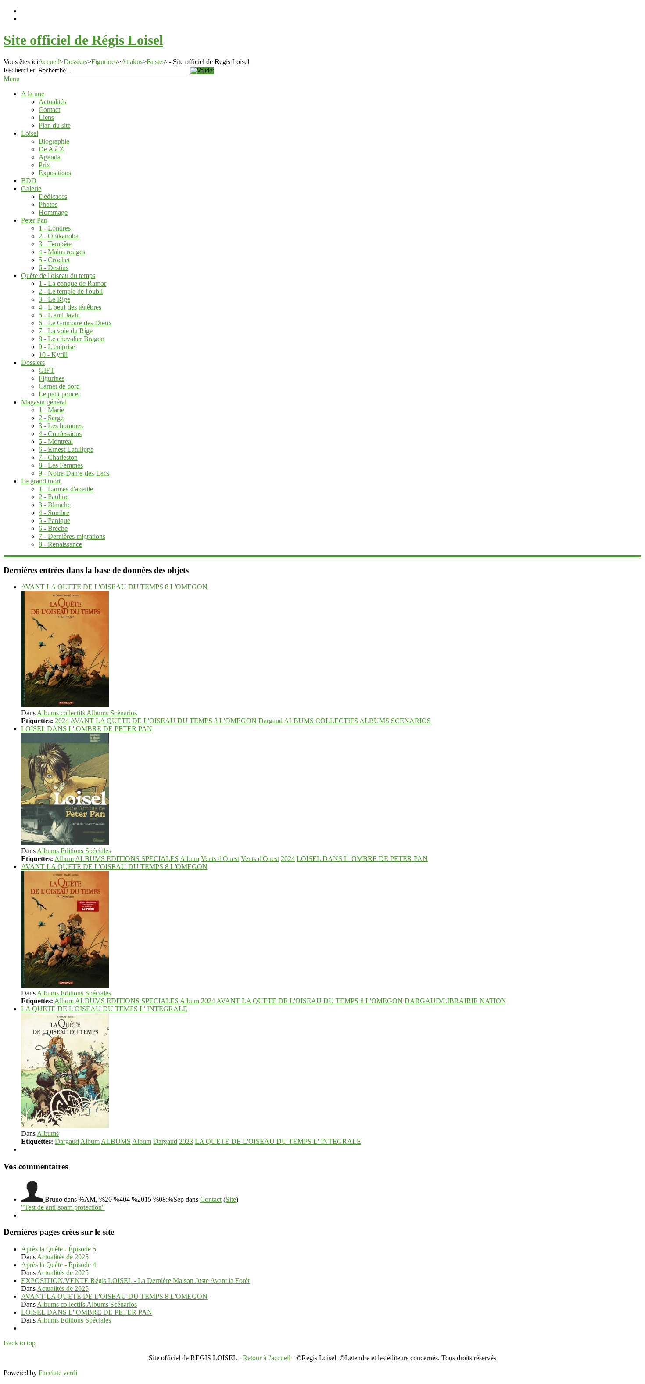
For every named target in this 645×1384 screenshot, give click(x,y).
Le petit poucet (59, 394)
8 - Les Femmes (61, 465)
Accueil (49, 61)
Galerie (31, 188)
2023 (186, 1141)
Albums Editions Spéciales (74, 850)
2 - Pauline (53, 497)
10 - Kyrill (53, 354)
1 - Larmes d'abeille (66, 489)
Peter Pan (34, 220)
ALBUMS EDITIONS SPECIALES (127, 858)
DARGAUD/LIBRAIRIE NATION (455, 1001)
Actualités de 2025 (63, 1257)
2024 (62, 720)
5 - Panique (54, 520)
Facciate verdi (58, 1373)
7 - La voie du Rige (66, 331)
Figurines (104, 61)
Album (64, 858)
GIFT (46, 370)
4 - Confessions (60, 433)
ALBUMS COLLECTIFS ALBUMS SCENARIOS (357, 720)
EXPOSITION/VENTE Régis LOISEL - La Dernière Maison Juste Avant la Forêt (135, 1280)
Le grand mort (41, 481)
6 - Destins (53, 267)
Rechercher (19, 70)
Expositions (55, 173)
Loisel (29, 133)
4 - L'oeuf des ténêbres (70, 307)
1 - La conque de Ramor (72, 283)
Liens (46, 117)
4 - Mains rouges (62, 252)
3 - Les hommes (61, 425)
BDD (28, 180)
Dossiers (75, 61)
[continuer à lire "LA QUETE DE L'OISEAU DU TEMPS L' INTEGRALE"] (65, 1125)
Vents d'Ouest (220, 858)
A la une (32, 93)
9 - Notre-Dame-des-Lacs (74, 473)
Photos (48, 204)
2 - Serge (51, 418)
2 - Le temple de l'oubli (71, 291)
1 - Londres (55, 228)
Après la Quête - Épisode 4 (58, 1265)
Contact (49, 109)
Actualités (52, 101)
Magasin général (44, 402)
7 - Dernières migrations (72, 536)
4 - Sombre (54, 512)
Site (231, 1199)
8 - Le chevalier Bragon (71, 338)
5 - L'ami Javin (59, 315)
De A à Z (51, 149)
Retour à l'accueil (266, 1358)
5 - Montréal (56, 441)
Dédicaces (53, 196)
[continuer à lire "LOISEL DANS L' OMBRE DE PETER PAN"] (65, 843)
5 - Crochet (54, 259)
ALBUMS (116, 1141)
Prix (44, 165)
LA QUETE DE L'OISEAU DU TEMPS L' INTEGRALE (104, 1009)
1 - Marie (51, 410)
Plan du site (55, 125)
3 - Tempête (55, 244)
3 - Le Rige (54, 299)
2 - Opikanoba (59, 236)
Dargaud (270, 720)
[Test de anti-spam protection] (33, 1199)
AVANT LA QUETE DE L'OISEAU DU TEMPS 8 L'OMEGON (114, 587)
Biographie (54, 141)
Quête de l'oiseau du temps (58, 275)
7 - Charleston (58, 457)
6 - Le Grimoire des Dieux (75, 323)
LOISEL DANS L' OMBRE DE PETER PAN (86, 728)
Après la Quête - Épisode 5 (58, 1249)
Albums (48, 1133)
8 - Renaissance (60, 544)
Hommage (53, 212)
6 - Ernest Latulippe (66, 449)
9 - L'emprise (57, 346)
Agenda (50, 157)
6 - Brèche (53, 528)
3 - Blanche (55, 504)
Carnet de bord (59, 386)
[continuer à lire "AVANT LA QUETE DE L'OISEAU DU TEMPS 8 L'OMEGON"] (65, 705)
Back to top (20, 1343)
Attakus (132, 61)
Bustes (156, 61)
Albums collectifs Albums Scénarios (87, 713)
